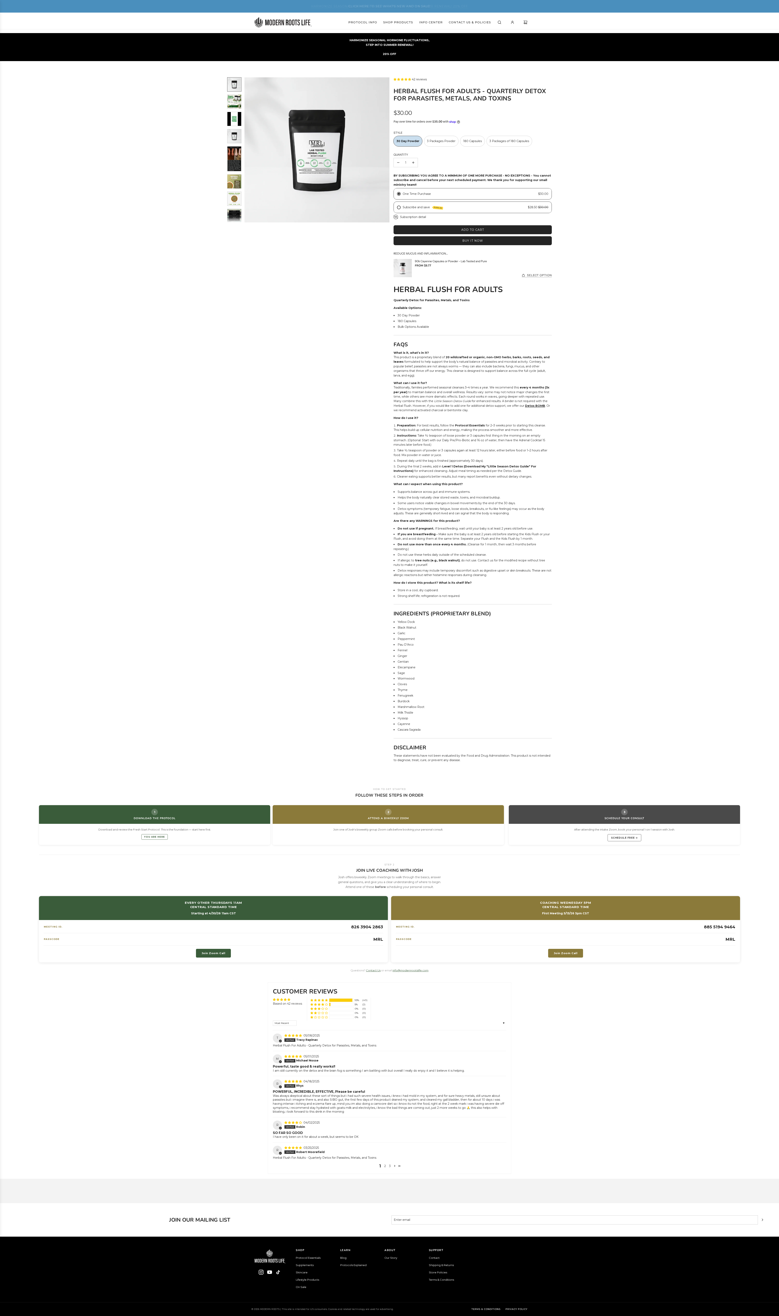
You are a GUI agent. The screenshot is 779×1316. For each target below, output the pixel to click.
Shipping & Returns (441, 1265)
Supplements (305, 1265)
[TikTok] (278, 1273)
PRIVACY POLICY (516, 1309)
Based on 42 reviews (287, 1003)
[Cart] (525, 22)
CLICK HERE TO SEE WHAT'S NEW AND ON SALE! (389, 6)
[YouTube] (269, 1273)
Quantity (401, 154)
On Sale (301, 1287)
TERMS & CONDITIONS (485, 1309)
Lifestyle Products (307, 1279)
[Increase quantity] (413, 162)
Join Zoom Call (213, 953)
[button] (247, 150)
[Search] (499, 22)
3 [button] (390, 1166)
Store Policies (438, 1272)
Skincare (302, 1272)
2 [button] (385, 1166)
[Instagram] (261, 1273)
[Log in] (512, 22)
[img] (293, 1035)
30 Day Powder (407, 141)
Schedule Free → (624, 837)
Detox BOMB (535, 406)
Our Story (390, 1257)
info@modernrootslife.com (410, 970)
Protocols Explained (353, 1265)
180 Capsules (472, 141)
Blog (343, 1257)
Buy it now (472, 241)
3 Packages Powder (441, 141)
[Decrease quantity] (398, 162)
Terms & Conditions (441, 1279)
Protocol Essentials (308, 1257)
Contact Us (373, 970)
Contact (434, 1257)
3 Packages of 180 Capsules (509, 141)
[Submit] (762, 1219)
